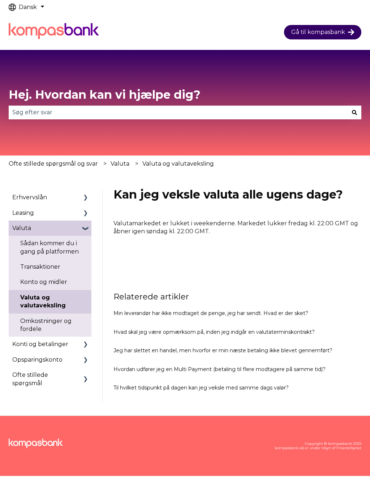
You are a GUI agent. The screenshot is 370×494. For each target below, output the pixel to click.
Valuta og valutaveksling (178, 163)
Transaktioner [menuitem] (40, 266)
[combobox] (178, 112)
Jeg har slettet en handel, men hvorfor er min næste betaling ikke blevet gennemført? (222, 350)
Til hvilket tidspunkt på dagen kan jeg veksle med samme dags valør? (201, 387)
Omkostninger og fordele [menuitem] (46, 325)
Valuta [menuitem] (21, 228)
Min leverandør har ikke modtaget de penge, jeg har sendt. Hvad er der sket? (210, 313)
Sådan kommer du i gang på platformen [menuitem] (49, 247)
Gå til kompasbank (318, 32)
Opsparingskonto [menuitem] (37, 359)
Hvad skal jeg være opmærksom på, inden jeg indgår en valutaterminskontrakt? (214, 332)
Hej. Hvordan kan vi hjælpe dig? (105, 95)
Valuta (120, 163)
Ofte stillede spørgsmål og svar (53, 163)
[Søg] (354, 112)
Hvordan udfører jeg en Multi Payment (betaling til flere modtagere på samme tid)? (219, 369)
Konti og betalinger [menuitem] (40, 344)
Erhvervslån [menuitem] (29, 197)
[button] (85, 198)
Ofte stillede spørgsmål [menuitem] (30, 378)
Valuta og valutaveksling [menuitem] (43, 301)
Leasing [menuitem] (23, 212)
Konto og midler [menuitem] (43, 281)
